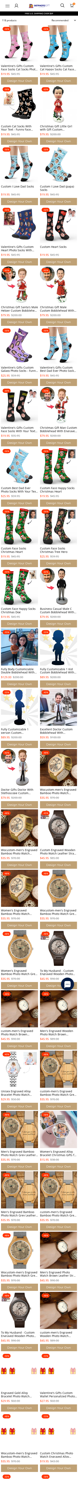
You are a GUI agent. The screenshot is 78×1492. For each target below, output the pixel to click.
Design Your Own (19, 81)
